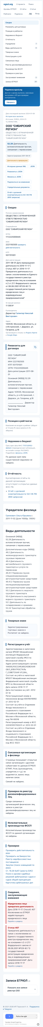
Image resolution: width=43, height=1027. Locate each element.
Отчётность (10, 39)
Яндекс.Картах (31, 333)
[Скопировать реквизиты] (35, 347)
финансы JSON (21, 453)
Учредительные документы (18, 187)
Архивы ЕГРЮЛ (10, 9)
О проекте (20, 4)
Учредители (21, 44)
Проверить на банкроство (18, 856)
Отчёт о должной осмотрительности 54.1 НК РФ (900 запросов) (19, 194)
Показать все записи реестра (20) (21, 989)
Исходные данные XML (16, 166)
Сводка (8, 23)
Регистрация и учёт (13, 56)
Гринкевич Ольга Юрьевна (18, 515)
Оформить (11, 102)
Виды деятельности (21, 48)
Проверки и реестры (14, 73)
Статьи (33, 9)
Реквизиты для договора (15, 27)
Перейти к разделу (15, 921)
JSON (32, 166)
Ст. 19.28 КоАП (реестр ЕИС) (19, 871)
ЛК (30, 14)
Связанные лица (12, 61)
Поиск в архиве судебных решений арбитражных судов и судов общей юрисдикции (20, 877)
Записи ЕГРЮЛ (21, 82)
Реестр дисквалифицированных (18, 65)
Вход (37, 14)
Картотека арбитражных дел (19, 882)
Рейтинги (7, 14)
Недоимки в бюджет (13, 35)
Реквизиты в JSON (14, 172)
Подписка (19, 14)
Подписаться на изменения (18, 182)
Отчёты (23, 9)
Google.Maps (12, 335)
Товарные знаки (12, 52)
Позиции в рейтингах (14, 31)
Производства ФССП (14, 69)
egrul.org (8, 4)
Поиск (31, 4)
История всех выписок (14, 116)
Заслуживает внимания (21, 77)
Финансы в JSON (14, 177)
